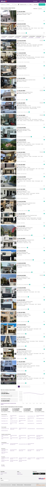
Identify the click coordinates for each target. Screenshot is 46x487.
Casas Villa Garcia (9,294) (4, 423)
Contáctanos (19, 472)
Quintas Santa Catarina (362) (31, 428)
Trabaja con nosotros (4, 472)
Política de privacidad (27, 484)
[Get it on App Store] (42, 474)
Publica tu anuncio (19, 474)
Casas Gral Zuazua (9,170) (31, 423)
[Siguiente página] (29, 386)
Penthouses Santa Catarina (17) (40, 428)
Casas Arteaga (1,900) (39, 423)
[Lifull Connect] (41, 485)
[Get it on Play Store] (35, 473)
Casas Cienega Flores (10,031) (40, 418)
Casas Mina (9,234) (21, 423)
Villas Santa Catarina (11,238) (5, 428)
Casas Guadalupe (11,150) (4, 418)
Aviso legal (14, 484)
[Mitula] (4, 1)
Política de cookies (20, 484)
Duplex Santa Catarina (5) (4, 430)
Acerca (2, 474)
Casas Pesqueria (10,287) (22, 418)
